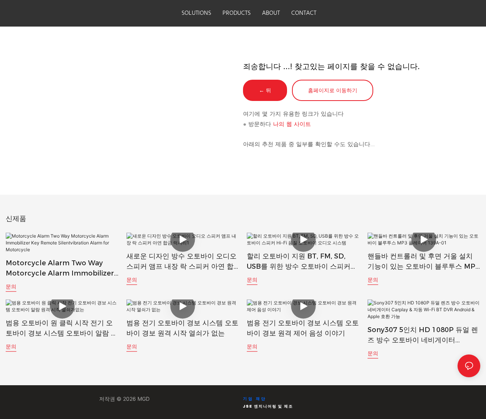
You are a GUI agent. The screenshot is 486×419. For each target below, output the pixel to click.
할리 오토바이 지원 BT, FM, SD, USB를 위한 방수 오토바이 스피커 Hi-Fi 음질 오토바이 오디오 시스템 (299, 262)
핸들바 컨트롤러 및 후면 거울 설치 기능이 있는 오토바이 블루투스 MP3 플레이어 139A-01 (424, 262)
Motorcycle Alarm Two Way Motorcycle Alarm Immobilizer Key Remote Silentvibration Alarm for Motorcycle (60, 269)
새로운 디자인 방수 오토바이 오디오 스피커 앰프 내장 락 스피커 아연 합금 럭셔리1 (181, 262)
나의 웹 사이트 (292, 124)
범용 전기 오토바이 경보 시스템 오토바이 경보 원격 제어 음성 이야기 (303, 328)
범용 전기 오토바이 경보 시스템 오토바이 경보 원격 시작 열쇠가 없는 (182, 328)
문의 (11, 286)
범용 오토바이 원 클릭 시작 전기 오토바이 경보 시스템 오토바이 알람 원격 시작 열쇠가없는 (62, 329)
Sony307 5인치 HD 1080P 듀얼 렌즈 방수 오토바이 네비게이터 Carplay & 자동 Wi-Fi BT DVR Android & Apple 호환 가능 (423, 335)
